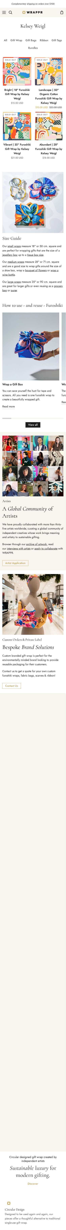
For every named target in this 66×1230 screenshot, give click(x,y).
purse (14, 290)
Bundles (33, 48)
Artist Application (15, 563)
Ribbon (44, 40)
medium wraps (16, 262)
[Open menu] (3, 12)
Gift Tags (57, 40)
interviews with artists (18, 548)
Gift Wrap (16, 40)
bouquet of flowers (36, 270)
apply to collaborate (45, 548)
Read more (8, 406)
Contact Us (11, 686)
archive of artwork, (36, 544)
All (5, 40)
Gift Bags (30, 40)
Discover (33, 1184)
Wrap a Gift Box (12, 384)
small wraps (14, 246)
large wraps (14, 282)
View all (33, 425)
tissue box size (35, 255)
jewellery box (9, 255)
